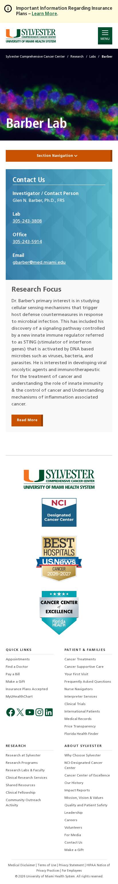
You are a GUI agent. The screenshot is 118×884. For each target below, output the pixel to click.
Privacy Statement (72, 865)
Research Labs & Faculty (25, 770)
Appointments (18, 659)
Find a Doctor (17, 667)
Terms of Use (47, 865)
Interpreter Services (80, 696)
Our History (73, 783)
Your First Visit (76, 674)
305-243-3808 (27, 221)
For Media (72, 835)
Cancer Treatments (80, 659)
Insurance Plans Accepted (27, 689)
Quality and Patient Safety (85, 805)
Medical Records (78, 719)
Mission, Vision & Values (83, 798)
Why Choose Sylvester (82, 755)
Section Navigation (55, 156)
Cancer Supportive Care (84, 667)
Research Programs (22, 763)
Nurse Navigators (78, 689)
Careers (70, 820)
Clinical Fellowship (21, 793)
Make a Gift (15, 682)
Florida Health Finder (81, 734)
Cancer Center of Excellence (87, 775)
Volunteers (73, 828)
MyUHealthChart (19, 696)
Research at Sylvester (23, 755)
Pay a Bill (13, 674)
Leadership (73, 813)
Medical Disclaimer (22, 865)
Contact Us (73, 842)
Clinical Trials (75, 704)
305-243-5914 (27, 242)
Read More (27, 420)
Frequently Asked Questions (87, 682)
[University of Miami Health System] (31, 35)
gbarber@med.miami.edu (39, 262)
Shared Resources (20, 785)
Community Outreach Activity (23, 803)
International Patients (82, 711)
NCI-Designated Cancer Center (83, 765)
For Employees (72, 871)
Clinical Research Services (26, 778)
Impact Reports (77, 790)
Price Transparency (80, 726)
